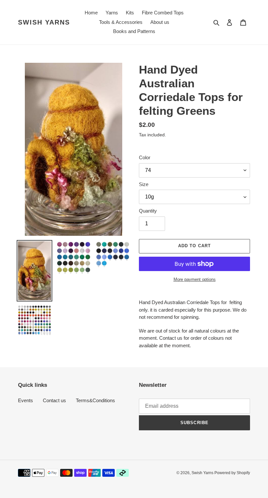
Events (25, 400)
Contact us (54, 400)
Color (144, 157)
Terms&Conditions (95, 400)
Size (143, 184)
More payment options (195, 279)
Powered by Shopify (232, 473)
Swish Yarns (44, 22)
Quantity (148, 211)
